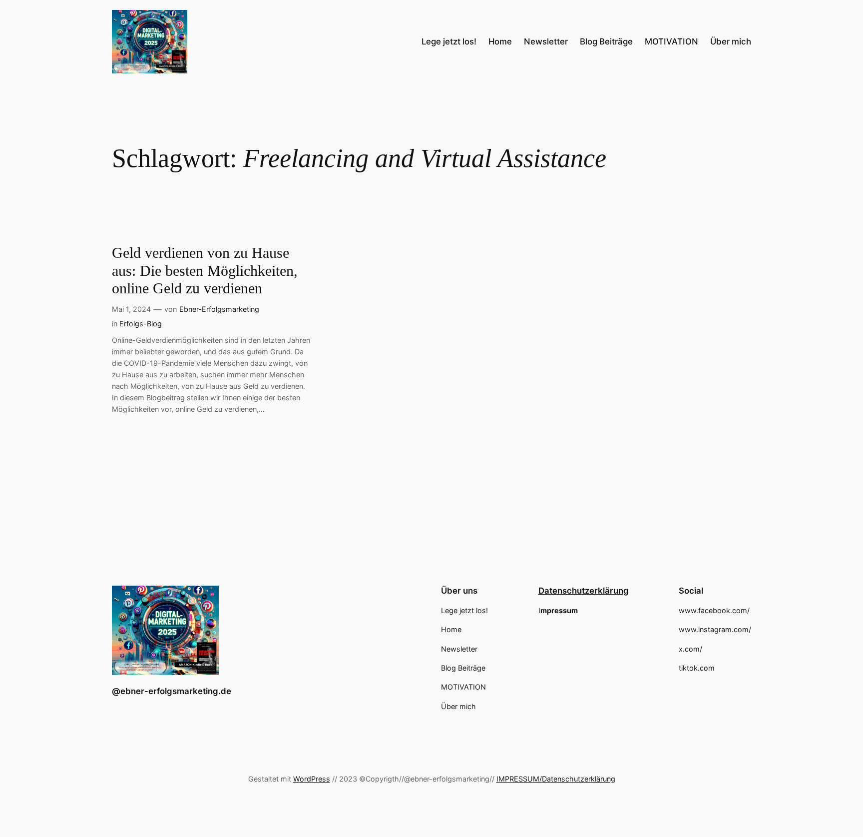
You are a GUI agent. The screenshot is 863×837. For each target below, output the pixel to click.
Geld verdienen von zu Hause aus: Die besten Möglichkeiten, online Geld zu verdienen (205, 270)
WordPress (311, 779)
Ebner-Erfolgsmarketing (219, 309)
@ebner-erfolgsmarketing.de (171, 691)
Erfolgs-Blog (140, 323)
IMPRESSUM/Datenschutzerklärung (555, 779)
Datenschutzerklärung (583, 591)
